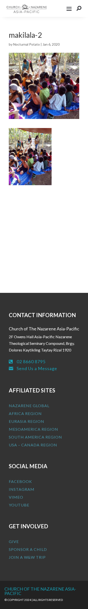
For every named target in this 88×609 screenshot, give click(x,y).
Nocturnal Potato (26, 44)
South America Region (35, 437)
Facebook (20, 481)
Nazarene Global (29, 405)
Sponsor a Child (28, 549)
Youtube (19, 505)
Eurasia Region (26, 421)
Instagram (21, 489)
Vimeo (16, 497)
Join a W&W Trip (27, 557)
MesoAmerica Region (33, 429)
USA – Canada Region (33, 444)
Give (14, 541)
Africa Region (25, 413)
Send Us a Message (37, 368)
